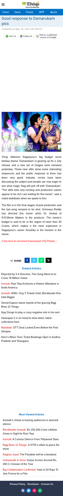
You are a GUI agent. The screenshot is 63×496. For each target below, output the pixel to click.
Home (5, 12)
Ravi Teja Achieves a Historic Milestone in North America (30, 285)
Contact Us (47, 484)
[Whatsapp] (40, 490)
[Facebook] (23, 490)
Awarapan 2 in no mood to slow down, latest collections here (26, 320)
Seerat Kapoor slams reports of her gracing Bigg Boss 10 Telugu (28, 304)
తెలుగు (53, 12)
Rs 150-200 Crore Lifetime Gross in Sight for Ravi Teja (30, 431)
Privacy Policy (18, 484)
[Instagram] (34, 490)
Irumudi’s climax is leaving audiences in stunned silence (30, 422)
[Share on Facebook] (27, 260)
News (18, 12)
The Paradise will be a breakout (29, 454)
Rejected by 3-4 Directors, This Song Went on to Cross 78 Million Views (28, 276)
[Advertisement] (31, 76)
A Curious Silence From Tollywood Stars (31, 439)
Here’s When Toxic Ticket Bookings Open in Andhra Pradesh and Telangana (30, 339)
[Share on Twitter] (34, 260)
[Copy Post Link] (49, 260)
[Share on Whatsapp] (41, 260)
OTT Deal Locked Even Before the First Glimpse (29, 329)
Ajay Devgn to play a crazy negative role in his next (30, 312)
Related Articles (31, 268)
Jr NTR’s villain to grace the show (31, 447)
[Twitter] (28, 490)
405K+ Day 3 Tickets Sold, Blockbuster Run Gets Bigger (31, 295)
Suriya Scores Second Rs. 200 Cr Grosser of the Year (30, 462)
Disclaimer (33, 484)
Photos (29, 12)
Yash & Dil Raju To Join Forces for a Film (30, 471)
